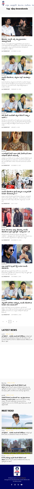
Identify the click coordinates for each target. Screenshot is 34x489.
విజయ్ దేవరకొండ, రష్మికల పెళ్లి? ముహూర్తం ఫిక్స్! (16, 78)
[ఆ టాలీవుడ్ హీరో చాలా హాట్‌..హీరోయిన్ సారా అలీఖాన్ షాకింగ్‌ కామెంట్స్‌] (17, 141)
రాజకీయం (28, 5)
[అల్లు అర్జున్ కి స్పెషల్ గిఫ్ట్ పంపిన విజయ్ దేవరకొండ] (17, 253)
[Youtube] (21, 485)
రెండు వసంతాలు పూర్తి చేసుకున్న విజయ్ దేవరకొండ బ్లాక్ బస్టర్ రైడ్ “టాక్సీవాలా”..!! (16, 230)
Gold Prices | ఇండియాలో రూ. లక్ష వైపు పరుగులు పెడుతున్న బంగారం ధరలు (16, 398)
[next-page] (16, 321)
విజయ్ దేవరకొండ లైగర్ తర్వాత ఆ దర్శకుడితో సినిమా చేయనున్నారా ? (16, 192)
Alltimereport (6, 51)
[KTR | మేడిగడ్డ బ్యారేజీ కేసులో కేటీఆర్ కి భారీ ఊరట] (17, 446)
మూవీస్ (4, 36)
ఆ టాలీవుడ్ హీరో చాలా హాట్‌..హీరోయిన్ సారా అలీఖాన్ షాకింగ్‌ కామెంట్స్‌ (17, 154)
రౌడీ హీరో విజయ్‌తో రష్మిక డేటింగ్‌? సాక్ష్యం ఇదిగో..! (16, 116)
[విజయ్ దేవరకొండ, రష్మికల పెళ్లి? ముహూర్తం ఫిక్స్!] (17, 64)
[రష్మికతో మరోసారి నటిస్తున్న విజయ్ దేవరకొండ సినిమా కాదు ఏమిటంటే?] (17, 290)
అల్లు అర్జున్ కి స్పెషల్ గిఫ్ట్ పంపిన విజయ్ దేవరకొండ (14, 267)
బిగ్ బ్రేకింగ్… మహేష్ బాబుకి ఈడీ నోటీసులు (13, 336)
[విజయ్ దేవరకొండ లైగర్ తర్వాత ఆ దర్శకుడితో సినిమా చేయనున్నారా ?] (17, 179)
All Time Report (21, 478)
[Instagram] (15, 485)
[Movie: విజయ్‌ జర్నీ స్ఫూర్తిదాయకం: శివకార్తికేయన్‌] (17, 26)
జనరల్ (3, 395)
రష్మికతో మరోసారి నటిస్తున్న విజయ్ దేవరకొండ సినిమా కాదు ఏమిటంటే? (17, 303)
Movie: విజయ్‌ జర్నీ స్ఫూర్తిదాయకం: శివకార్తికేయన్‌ (14, 40)
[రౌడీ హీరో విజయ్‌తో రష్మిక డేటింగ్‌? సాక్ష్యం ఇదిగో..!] (17, 103)
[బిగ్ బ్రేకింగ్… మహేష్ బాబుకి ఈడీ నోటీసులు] (17, 421)
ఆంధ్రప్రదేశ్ (13, 5)
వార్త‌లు (7, 5)
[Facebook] (12, 485)
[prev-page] (3, 321)
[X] (18, 485)
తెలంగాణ (20, 5)
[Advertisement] (17, 362)
